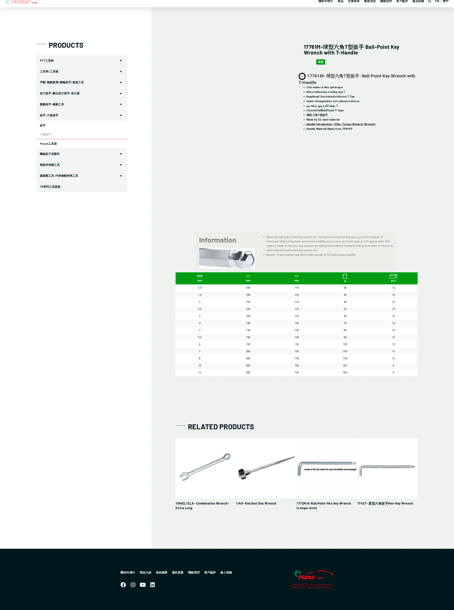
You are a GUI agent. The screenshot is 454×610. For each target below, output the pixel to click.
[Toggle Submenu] (121, 60)
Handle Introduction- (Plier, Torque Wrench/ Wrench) (341, 124)
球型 (320, 62)
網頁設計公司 (299, 587)
